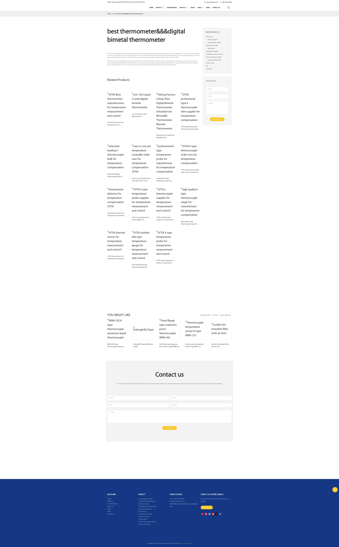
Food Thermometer (205, 315)
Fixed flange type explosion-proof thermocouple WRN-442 (169, 345)
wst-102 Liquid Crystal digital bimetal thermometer (139, 115)
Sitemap (189, 543)
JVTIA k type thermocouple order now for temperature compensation (190, 171)
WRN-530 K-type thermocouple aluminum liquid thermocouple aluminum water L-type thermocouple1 (115, 346)
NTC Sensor (215, 315)
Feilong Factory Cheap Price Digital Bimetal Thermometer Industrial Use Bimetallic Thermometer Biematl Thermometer (165, 137)
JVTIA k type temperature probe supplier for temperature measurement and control (141, 219)
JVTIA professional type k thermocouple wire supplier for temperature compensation (190, 128)
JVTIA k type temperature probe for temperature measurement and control (165, 262)
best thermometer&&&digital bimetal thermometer (128, 14)
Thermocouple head (225, 315)
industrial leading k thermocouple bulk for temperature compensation (116, 175)
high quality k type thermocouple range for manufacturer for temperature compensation (190, 223)
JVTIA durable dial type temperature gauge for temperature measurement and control (141, 266)
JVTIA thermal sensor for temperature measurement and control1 (116, 258)
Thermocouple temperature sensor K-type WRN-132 (194, 345)
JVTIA (109, 14)
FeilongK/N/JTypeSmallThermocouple (143, 345)
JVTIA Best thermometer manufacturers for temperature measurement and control (116, 124)
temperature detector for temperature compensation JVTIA (116, 214)
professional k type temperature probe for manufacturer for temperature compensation (165, 180)
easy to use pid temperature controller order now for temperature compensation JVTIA (141, 180)
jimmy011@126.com (212, 2)
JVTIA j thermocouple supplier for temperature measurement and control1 (165, 219)
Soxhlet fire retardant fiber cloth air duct (220, 345)
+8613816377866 (227, 2)
